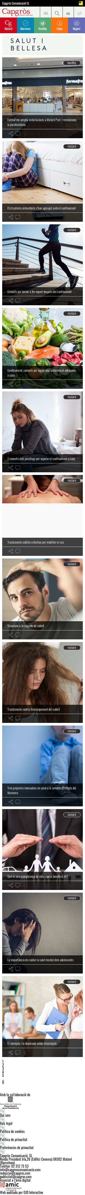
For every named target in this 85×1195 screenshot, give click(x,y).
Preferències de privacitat (17, 1147)
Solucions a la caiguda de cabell (25, 625)
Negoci (76, 28)
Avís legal (6, 1123)
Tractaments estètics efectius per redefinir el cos (35, 542)
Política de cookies (12, 1131)
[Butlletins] (79, 12)
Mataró (8, 28)
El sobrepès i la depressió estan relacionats (31, 1043)
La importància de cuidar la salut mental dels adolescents (40, 959)
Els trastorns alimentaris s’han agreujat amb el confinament (41, 208)
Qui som (5, 1115)
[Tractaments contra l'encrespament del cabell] (42, 682)
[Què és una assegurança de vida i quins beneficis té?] (42, 849)
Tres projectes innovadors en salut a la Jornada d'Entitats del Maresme (41, 790)
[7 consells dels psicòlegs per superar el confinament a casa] (42, 431)
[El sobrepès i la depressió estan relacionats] (42, 1016)
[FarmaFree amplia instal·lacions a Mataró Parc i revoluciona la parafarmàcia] (42, 97)
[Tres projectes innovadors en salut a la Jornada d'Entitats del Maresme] (42, 766)
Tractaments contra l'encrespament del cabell (33, 709)
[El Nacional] (81, 3)
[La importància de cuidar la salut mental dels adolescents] (42, 933)
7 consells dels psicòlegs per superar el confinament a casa (41, 458)
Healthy (42, 28)
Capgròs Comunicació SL (15, 3)
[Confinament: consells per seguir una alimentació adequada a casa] (42, 348)
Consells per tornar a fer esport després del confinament (39, 291)
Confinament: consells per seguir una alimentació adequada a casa (41, 372)
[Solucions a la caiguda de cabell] (42, 598)
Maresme (25, 28)
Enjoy (59, 28)
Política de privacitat (13, 1139)
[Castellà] (68, 12)
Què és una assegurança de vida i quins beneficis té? (37, 876)
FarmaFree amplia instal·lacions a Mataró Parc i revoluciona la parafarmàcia (41, 122)
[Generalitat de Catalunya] (42, 1102)
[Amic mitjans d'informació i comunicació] (42, 1186)
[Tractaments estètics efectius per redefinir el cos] (42, 515)
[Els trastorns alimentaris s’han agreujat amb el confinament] (42, 181)
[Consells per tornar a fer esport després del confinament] (42, 264)
